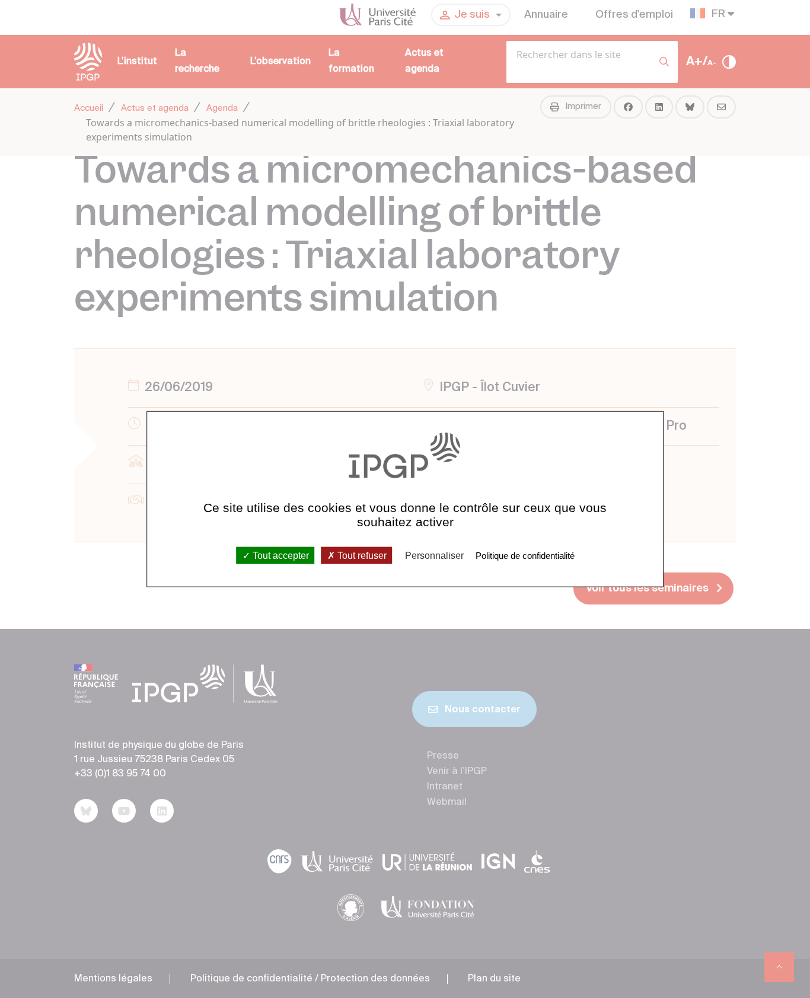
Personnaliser (434, 555)
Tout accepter (279, 555)
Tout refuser (361, 555)
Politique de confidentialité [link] (525, 555)
